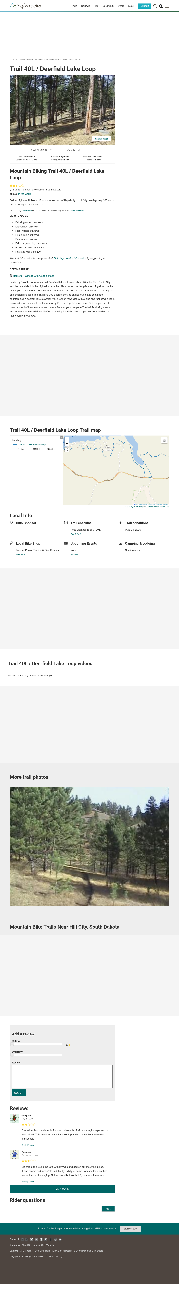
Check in (84, 150)
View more (20, 554)
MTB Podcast (26, 1250)
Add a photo (58, 150)
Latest (131, 6)
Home (12, 59)
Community (108, 6)
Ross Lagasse (78, 529)
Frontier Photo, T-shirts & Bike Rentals (37, 550)
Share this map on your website (157, 506)
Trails (74, 6)
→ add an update (77, 210)
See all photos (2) (101, 139)
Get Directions (40, 150)
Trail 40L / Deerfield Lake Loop (74, 59)
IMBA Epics (58, 1250)
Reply (24, 1145)
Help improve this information (70, 258)
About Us (26, 1245)
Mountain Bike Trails (23, 59)
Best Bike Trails (42, 1250)
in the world (24, 193)
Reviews (85, 6)
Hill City (58, 59)
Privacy (59, 1256)
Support (145, 6)
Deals (121, 6)
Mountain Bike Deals (92, 1250)
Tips (96, 6)
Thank (31, 1145)
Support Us (38, 1245)
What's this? (75, 534)
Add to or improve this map (133, 506)
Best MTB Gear (73, 1250)
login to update (131, 534)
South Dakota (49, 59)
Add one (74, 554)
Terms (51, 1256)
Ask (108, 1208)
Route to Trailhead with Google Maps (33, 275)
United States (37, 59)
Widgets (50, 1245)
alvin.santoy (27, 210)
